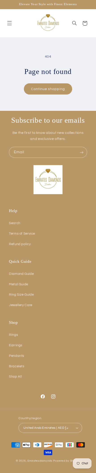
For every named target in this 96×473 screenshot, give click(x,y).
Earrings (15, 345)
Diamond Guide (21, 273)
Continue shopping (48, 89)
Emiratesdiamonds (39, 461)
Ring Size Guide (21, 294)
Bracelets (16, 366)
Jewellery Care (20, 305)
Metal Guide (18, 284)
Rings (13, 334)
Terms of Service (22, 233)
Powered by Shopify (66, 461)
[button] (9, 23)
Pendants (16, 355)
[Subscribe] (82, 152)
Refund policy (20, 244)
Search (14, 223)
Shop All (15, 376)
